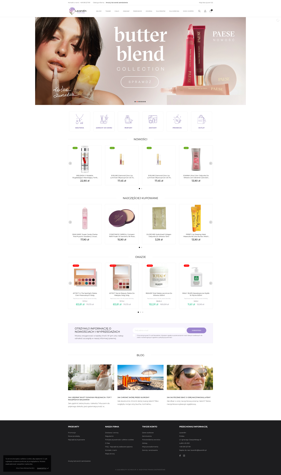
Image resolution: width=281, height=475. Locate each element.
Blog (140, 355)
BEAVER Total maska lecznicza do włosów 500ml (159, 294)
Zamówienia (147, 436)
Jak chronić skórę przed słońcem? (133, 397)
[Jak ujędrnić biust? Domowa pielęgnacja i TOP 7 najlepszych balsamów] (91, 377)
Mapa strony (110, 454)
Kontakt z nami (111, 450)
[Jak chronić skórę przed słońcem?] (140, 377)
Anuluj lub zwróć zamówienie (117, 2)
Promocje (72, 433)
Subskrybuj (196, 330)
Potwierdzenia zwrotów (151, 440)
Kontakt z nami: (73, 2)
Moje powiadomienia (150, 447)
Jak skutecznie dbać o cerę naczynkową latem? (189, 397)
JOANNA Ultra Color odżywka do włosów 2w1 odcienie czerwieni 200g (196, 177)
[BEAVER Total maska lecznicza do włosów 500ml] (171, 268)
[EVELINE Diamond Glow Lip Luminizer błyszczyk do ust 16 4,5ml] (171, 151)
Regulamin (109, 436)
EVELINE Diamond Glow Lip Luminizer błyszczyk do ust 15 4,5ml (121, 177)
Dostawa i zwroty (111, 433)
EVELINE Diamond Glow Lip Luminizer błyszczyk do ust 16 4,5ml (159, 177)
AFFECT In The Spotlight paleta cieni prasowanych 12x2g (85, 294)
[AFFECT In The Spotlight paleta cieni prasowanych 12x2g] (97, 268)
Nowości (140, 139)
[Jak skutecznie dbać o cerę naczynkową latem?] (190, 377)
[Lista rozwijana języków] (205, 11)
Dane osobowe (148, 433)
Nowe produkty (74, 436)
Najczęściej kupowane (140, 198)
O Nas (107, 443)
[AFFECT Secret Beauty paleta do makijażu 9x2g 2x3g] (134, 268)
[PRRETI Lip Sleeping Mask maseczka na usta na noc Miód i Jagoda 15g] (208, 210)
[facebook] (180, 456)
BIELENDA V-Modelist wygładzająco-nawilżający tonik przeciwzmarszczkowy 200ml (84, 177)
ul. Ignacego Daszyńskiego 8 (190, 440)
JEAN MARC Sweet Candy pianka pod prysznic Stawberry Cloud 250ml (84, 235)
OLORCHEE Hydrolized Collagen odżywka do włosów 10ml (158, 235)
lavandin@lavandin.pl (193, 450)
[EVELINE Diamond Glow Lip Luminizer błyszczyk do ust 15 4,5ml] (134, 151)
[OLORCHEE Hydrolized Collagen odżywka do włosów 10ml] (171, 210)
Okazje (140, 257)
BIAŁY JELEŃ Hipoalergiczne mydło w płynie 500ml (195, 294)
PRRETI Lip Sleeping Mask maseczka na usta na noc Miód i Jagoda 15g (195, 235)
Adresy (144, 443)
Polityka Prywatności (25, 468)
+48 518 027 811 (85, 2)
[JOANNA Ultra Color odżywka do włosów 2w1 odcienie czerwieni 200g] (208, 151)
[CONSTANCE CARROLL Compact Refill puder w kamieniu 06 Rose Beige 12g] (134, 210)
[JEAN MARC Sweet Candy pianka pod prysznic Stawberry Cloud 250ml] (96, 210)
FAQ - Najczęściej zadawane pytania (118, 447)
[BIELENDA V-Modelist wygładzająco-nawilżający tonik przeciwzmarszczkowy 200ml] (96, 151)
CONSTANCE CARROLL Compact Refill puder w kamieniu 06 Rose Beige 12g (122, 235)
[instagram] (184, 456)
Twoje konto (149, 426)
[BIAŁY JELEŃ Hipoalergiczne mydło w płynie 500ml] (208, 268)
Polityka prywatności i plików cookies (119, 440)
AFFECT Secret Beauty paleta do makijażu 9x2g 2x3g (122, 294)
